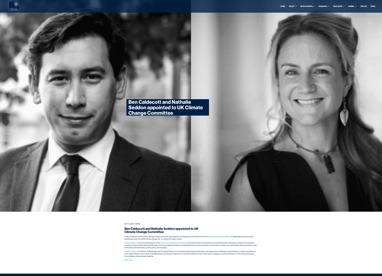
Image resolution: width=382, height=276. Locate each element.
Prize (373, 6)
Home (282, 6)
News (137, 224)
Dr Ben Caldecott (130, 243)
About (291, 6)
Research (323, 6)
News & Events (306, 6)
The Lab (363, 6)
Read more (128, 260)
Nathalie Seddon (130, 251)
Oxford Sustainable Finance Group (174, 243)
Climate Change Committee (219, 237)
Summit (351, 6)
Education (337, 6)
